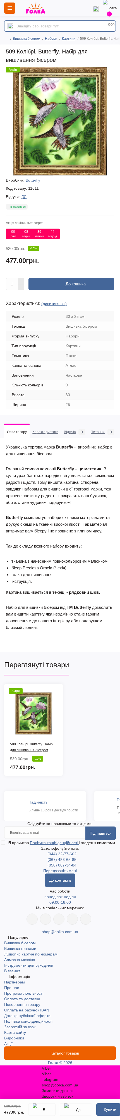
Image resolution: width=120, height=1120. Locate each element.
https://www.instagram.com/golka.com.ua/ (45, 919)
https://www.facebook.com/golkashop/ (32, 919)
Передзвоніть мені (60, 870)
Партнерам (14, 982)
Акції (8, 1043)
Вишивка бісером (26, 39)
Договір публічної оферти (27, 1015)
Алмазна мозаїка (19, 959)
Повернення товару (22, 1004)
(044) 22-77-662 (61, 854)
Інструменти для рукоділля (28, 965)
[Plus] (21, 281)
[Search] (10, 26)
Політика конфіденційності (54, 842)
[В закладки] (42, 1109)
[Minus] (21, 287)
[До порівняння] (76, 1109)
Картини (68, 39)
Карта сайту (15, 1032)
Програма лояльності (23, 993)
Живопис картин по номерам (30, 954)
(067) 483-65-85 (61, 859)
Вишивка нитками (20, 948)
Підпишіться (101, 833)
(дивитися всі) (54, 303)
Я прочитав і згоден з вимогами (61, 842)
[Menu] (9, 8)
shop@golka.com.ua (60, 931)
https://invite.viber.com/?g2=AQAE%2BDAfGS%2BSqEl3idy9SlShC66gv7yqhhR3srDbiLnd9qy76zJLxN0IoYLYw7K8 (72, 919)
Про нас (11, 987)
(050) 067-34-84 (61, 865)
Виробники (14, 1038)
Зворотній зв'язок (19, 1027)
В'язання (12, 971)
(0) (24, 197)
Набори (51, 39)
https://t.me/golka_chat (85, 919)
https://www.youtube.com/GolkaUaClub (58, 919)
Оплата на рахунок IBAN (26, 1010)
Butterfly (33, 180)
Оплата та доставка (22, 999)
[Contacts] (96, 8)
